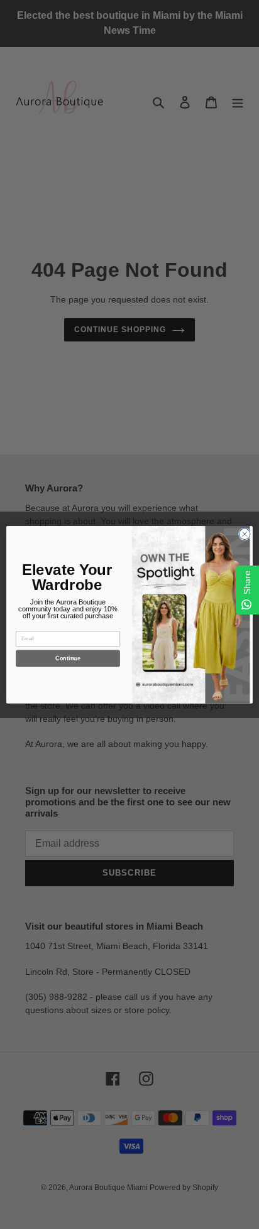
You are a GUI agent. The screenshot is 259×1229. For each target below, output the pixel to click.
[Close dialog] (244, 534)
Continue (67, 658)
